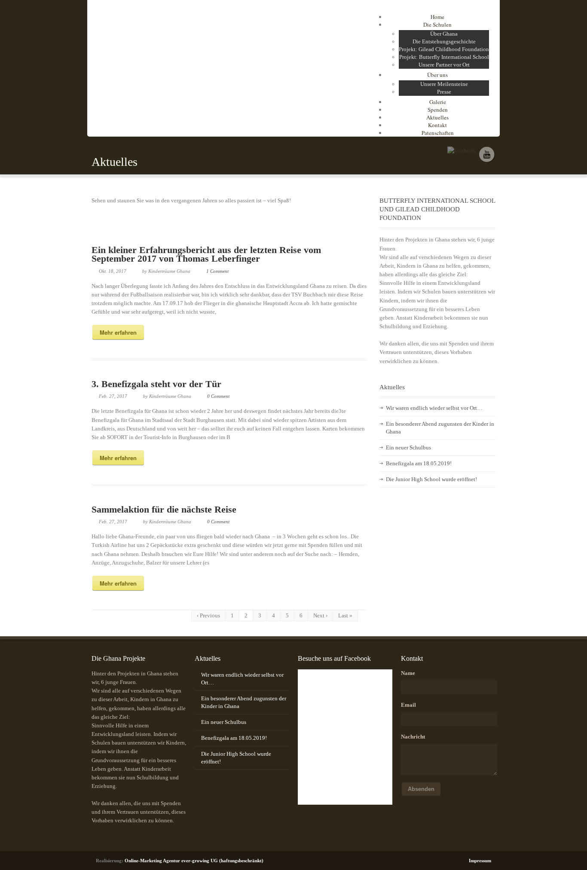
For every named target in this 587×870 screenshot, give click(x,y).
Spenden (438, 109)
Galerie (437, 102)
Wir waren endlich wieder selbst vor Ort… (434, 408)
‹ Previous (208, 615)
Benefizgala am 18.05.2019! (419, 463)
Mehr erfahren (118, 332)
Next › (320, 615)
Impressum (480, 860)
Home (437, 17)
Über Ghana (444, 34)
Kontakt (437, 125)
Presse (444, 92)
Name (408, 673)
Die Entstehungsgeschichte (444, 41)
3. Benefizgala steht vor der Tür (156, 384)
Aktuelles (437, 117)
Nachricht (413, 736)
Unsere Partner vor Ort (444, 64)
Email (408, 705)
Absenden (421, 789)
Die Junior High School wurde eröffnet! (431, 479)
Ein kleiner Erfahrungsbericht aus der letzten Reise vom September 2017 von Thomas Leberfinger (206, 254)
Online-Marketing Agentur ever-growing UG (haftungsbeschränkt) (194, 860)
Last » (345, 615)
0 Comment (218, 396)
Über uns (437, 75)
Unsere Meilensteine (444, 84)
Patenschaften (438, 133)
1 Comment (217, 271)
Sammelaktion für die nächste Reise (164, 509)
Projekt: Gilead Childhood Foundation (444, 49)
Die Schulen (437, 24)
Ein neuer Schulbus (408, 447)
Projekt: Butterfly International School (444, 57)
